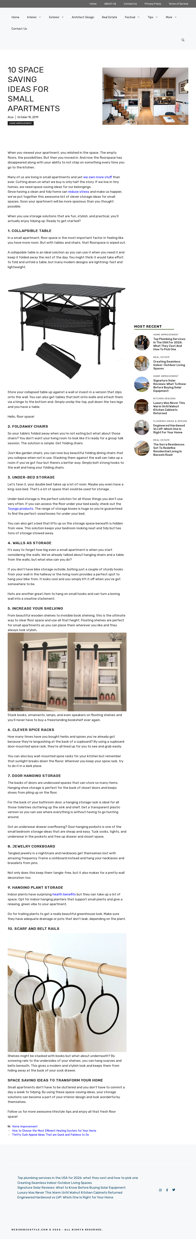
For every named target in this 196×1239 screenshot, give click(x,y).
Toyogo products (20, 508)
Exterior (54, 17)
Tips (150, 17)
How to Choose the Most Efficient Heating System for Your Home (54, 1130)
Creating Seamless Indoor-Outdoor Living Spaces (169, 365)
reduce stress (78, 192)
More (169, 17)
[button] (183, 40)
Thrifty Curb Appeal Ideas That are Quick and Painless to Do (50, 1134)
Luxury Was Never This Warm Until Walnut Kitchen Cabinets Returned (169, 408)
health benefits (64, 894)
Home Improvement (21, 123)
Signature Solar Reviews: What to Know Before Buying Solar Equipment (169, 386)
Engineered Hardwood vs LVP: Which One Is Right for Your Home (169, 429)
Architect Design (83, 17)
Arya (10, 117)
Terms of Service (178, 3)
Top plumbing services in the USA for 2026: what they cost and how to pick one (169, 344)
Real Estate (109, 17)
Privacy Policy (153, 3)
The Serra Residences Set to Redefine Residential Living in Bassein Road (169, 450)
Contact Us (130, 3)
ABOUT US (110, 3)
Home (93, 3)
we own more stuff (97, 177)
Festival (130, 17)
